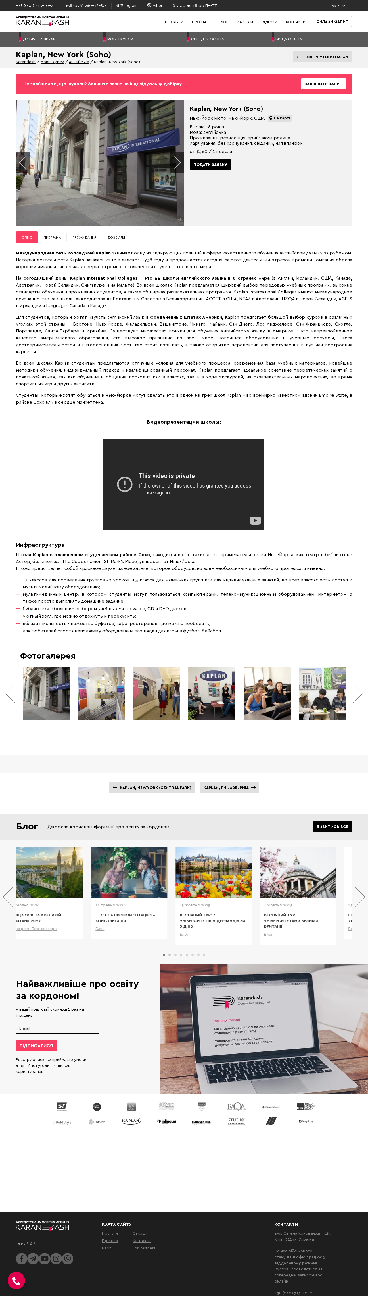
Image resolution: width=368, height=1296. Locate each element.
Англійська (79, 61)
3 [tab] (175, 955)
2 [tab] (169, 955)
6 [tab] (192, 955)
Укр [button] (335, 5)
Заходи (245, 21)
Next (177, 162)
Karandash (26, 61)
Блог (223, 21)
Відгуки (269, 21)
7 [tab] (198, 955)
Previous (23, 162)
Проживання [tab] (84, 237)
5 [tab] (187, 955)
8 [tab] (204, 955)
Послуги (174, 21)
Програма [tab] (52, 237)
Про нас (200, 21)
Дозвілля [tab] (116, 237)
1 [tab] (164, 955)
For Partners (144, 1247)
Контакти (296, 21)
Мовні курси (52, 61)
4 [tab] (181, 955)
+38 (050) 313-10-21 (294, 1292)
